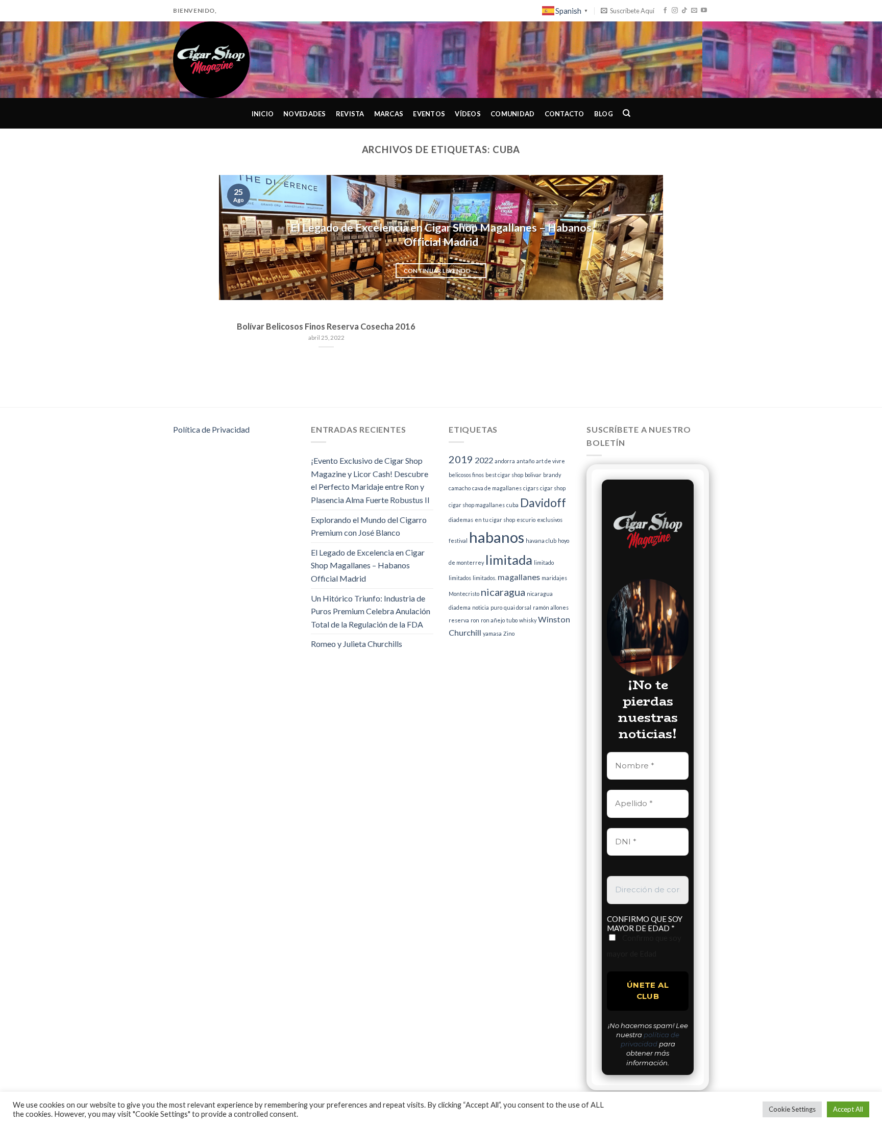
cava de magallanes (497, 488)
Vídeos (468, 114)
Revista (350, 114)
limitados (460, 577)
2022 (484, 460)
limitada (508, 559)
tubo (512, 620)
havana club (541, 540)
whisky (527, 620)
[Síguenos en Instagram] (675, 10)
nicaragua (503, 592)
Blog (603, 114)
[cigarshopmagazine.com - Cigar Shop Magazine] (224, 59)
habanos (496, 537)
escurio (526, 519)
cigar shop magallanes (477, 505)
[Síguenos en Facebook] (665, 10)
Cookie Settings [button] (792, 1109)
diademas (461, 519)
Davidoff (543, 502)
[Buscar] (627, 113)
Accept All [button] (848, 1109)
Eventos (429, 114)
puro (496, 607)
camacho (460, 488)
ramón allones (551, 607)
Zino (508, 633)
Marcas (389, 114)
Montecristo (464, 593)
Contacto (564, 114)
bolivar (533, 474)
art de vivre (550, 461)
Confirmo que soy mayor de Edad (644, 945)
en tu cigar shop (495, 519)
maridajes (554, 577)
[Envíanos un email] (694, 10)
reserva (459, 620)
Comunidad (512, 114)
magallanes (519, 577)
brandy (552, 474)
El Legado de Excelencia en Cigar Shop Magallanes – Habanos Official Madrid (368, 565)
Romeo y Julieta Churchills (356, 643)
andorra (505, 461)
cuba (512, 505)
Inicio (263, 114)
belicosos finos (466, 474)
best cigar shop (504, 474)
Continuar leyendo (441, 270)
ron (475, 620)
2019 (461, 459)
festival (458, 540)
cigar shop (553, 488)
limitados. (484, 577)
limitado (544, 562)
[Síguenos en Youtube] (704, 10)
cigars (530, 488)
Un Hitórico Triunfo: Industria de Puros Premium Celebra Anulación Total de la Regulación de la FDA (370, 611)
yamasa (492, 633)
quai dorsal (517, 607)
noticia (480, 607)
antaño (525, 461)
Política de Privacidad (211, 429)
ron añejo (493, 620)
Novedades (304, 114)
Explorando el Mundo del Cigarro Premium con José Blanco (369, 526)
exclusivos (549, 519)
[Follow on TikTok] (684, 10)
